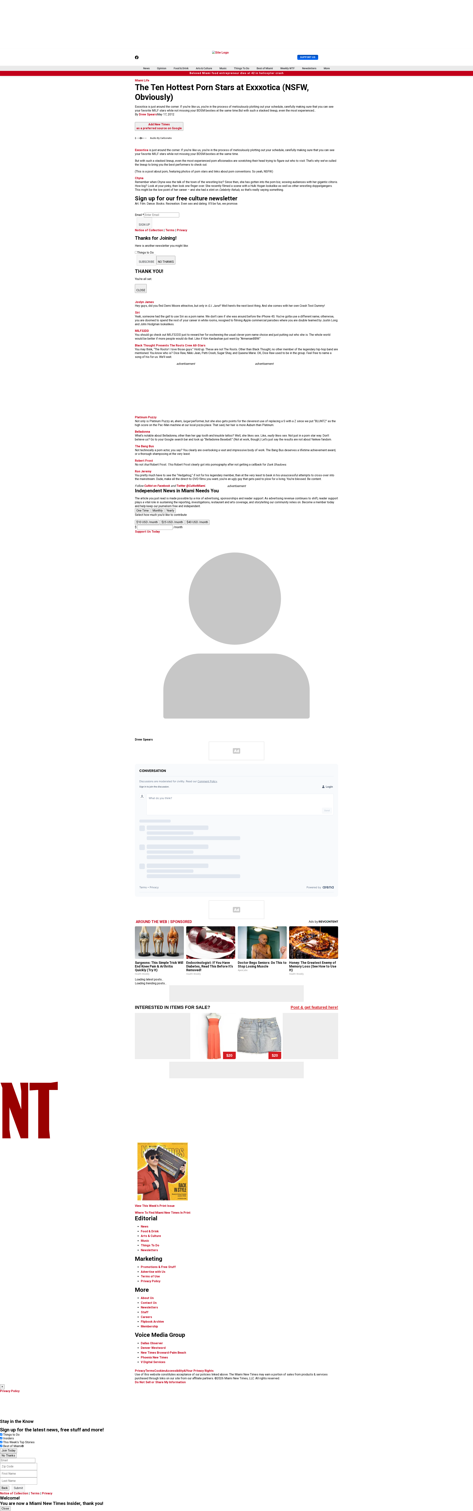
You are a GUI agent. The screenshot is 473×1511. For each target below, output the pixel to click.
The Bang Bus (144, 446)
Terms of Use (150, 1276)
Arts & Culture (204, 68)
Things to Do (11, 1434)
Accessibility (174, 1370)
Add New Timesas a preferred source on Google (159, 126)
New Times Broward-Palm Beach (163, 1352)
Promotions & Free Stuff (158, 1267)
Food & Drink (181, 68)
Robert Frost (144, 460)
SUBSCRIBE (146, 262)
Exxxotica (141, 150)
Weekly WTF (287, 68)
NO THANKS (166, 262)
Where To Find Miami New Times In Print (162, 1212)
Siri (137, 312)
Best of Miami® (13, 1446)
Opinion (161, 68)
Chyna (139, 178)
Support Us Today (147, 531)
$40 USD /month (197, 522)
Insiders (8, 1438)
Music (223, 68)
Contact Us (149, 1303)
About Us (147, 1298)
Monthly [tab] (157, 510)
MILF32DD (142, 331)
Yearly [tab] (170, 510)
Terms (169, 230)
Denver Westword (153, 1348)
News (146, 68)
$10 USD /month (147, 522)
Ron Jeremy (143, 471)
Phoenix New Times (154, 1357)
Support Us (307, 57)
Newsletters (309, 68)
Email (139, 215)
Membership (149, 1326)
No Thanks (8, 1455)
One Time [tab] (142, 510)
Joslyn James (144, 302)
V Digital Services (153, 1362)
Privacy (182, 230)
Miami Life (142, 80)
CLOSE (140, 290)
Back (4, 1488)
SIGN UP (144, 224)
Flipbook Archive (152, 1321)
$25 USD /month (172, 522)
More (327, 68)
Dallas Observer (152, 1343)
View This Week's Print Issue (155, 1206)
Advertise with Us (153, 1272)
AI (184, 1370)
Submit (18, 1488)
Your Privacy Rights (200, 1370)
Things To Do (241, 68)
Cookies (160, 1370)
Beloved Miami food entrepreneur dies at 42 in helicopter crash (237, 73)
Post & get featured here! (314, 1007)
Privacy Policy (150, 1281)
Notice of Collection (149, 230)
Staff (144, 1312)
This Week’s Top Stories (19, 1442)
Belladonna (142, 431)
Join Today (8, 1450)
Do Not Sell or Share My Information (160, 1382)
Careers (146, 1317)
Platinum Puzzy (145, 417)
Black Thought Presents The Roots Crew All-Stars (170, 345)
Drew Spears (148, 114)
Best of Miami (265, 68)
